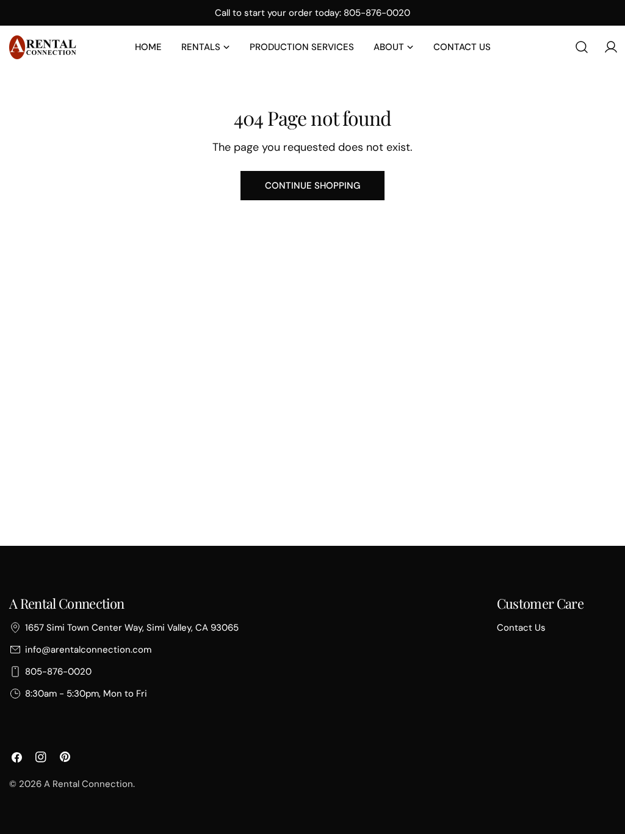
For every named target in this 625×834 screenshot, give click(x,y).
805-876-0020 (58, 671)
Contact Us (521, 628)
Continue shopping (312, 185)
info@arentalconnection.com (88, 650)
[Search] (581, 47)
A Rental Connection (88, 784)
